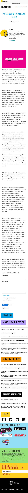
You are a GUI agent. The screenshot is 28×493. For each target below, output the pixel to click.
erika (11, 30)
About (6, 489)
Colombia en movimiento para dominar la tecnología (13, 403)
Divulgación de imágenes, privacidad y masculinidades (13, 336)
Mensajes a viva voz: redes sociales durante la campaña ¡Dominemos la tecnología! (14, 349)
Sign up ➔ (6, 474)
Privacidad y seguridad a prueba (8, 333)
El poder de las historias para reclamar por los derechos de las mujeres (14, 388)
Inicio (16, 6)
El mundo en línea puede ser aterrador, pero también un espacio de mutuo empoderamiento (14, 353)
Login (22, 489)
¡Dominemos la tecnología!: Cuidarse (9, 399)
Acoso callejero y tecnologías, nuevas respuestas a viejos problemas (14, 344)
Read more (12, 40)
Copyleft (17, 489)
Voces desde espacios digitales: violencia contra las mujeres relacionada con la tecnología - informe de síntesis (13, 407)
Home (2, 489)
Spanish (8, 7)
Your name (5, 275)
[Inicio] (5, 1)
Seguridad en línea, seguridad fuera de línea (11, 380)
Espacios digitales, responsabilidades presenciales (12, 340)
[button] (16, 3)
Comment (5, 281)
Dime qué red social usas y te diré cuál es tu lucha (12, 329)
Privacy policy (11, 489)
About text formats (6, 295)
